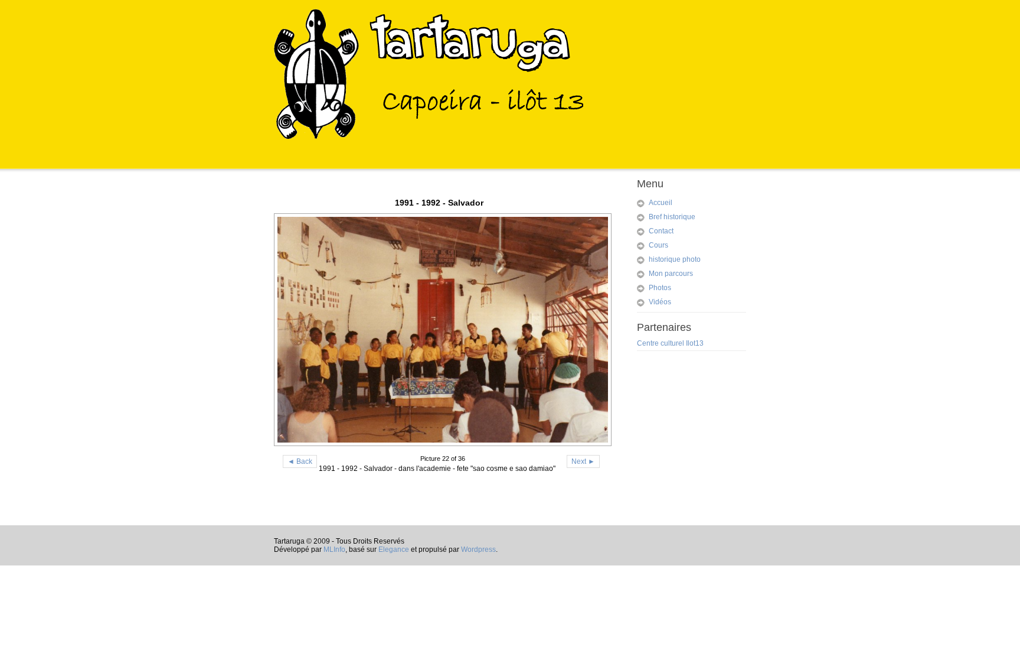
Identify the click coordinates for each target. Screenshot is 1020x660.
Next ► (583, 461)
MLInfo (334, 549)
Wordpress (478, 549)
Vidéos (660, 302)
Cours (658, 245)
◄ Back (299, 461)
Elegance (393, 549)
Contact (661, 231)
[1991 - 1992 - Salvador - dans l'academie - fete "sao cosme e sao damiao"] (439, 329)
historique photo (675, 259)
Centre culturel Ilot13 (670, 343)
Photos (660, 288)
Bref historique (672, 217)
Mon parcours (671, 273)
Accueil (660, 203)
